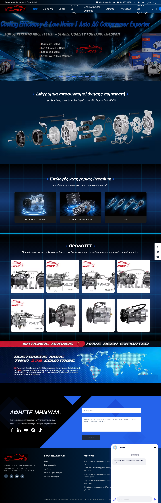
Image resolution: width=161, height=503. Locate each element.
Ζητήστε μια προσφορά (142, 9)
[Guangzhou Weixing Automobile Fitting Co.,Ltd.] (16, 462)
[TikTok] (22, 476)
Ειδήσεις (110, 9)
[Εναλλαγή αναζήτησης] (152, 8)
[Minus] (155, 447)
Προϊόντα (48, 9)
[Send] (155, 499)
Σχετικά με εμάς (74, 9)
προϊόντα (47, 469)
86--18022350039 (126, 2)
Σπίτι (35, 9)
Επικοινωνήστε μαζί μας (92, 9)
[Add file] (114, 499)
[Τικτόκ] (40, 430)
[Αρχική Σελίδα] (15, 11)
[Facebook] (6, 476)
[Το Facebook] (135, 2)
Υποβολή (90, 438)
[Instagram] (33, 430)
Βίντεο (62, 9)
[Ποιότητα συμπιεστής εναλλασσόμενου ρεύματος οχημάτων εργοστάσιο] (80, 47)
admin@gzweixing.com (107, 2)
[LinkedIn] (139, 2)
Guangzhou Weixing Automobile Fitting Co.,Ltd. (77, 499)
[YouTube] (143, 2)
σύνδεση (151, 2)
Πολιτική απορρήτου (51, 476)
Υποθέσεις (125, 9)
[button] (6, 47)
